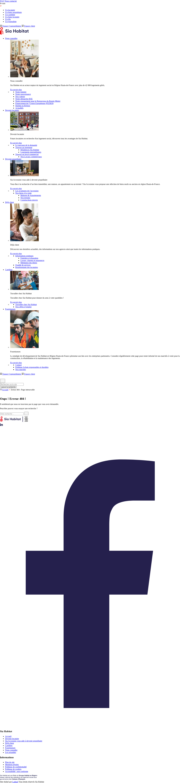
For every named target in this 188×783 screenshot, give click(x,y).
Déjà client (9, 743)
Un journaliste (10, 21)
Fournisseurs (10, 748)
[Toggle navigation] (2, 381)
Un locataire (10, 10)
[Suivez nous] (1, 425)
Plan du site (9, 762)
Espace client (29, 26)
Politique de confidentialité (16, 767)
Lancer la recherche (8, 387)
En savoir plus (16, 90)
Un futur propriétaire (13, 12)
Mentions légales (12, 764)
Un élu (8, 19)
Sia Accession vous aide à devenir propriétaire (23, 741)
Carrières (8, 745)
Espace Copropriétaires (12, 26)
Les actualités (10, 752)
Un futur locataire (12, 17)
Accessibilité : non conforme (16, 771)
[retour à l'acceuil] (14, 34)
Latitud (15, 782)
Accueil (5, 390)
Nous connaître (11, 750)
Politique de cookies (13, 769)
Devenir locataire (12, 739)
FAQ (2, 1)
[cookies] (1, 393)
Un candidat (10, 15)
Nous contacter (11, 1)
